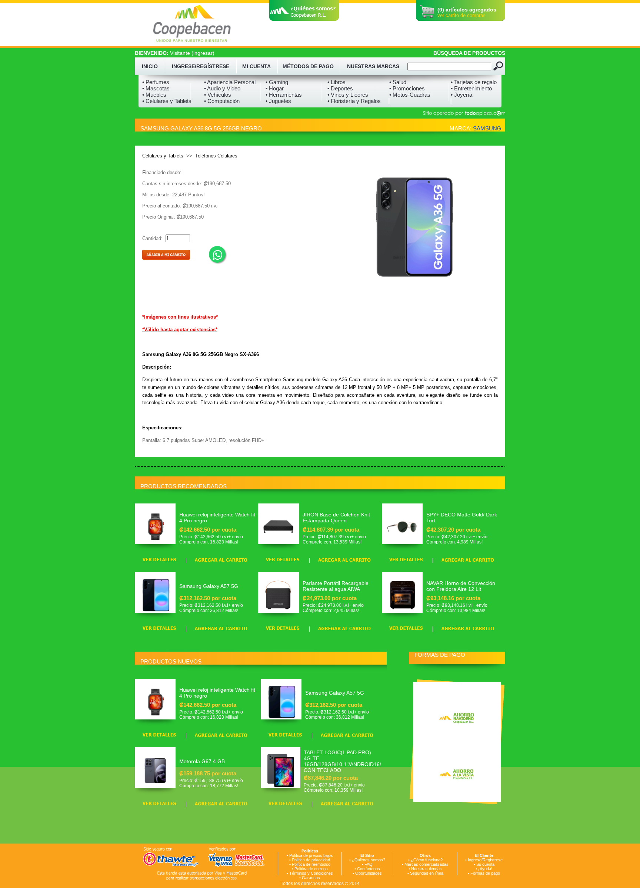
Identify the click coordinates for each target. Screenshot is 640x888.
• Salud (397, 82)
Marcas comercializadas (426, 864)
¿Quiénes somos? (368, 860)
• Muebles (154, 95)
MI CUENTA (256, 66)
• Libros (336, 82)
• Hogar (275, 88)
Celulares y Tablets (162, 156)
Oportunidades (368, 873)
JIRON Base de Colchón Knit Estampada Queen (336, 517)
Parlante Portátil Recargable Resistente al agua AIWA (336, 586)
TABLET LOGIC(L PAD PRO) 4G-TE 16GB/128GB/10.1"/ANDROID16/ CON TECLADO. (342, 761)
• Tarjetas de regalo (474, 82)
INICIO (150, 66)
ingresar (203, 53)
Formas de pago (485, 873)
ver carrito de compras (461, 15)
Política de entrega (311, 869)
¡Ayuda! (485, 869)
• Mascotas (156, 88)
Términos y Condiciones (311, 873)
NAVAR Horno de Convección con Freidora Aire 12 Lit (460, 586)
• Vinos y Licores (347, 95)
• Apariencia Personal (230, 82)
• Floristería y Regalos (354, 101)
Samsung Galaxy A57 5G (208, 586)
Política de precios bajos (311, 855)
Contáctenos (368, 869)
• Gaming (277, 82)
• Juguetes (278, 101)
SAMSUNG (487, 128)
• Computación (222, 101)
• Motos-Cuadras (409, 95)
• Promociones (407, 88)
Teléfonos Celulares (216, 156)
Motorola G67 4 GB (202, 761)
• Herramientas (284, 95)
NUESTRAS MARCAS (373, 66)
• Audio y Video (222, 88)
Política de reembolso (311, 864)
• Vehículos (217, 95)
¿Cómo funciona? (427, 860)
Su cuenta (485, 864)
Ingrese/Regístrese (485, 860)
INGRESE (183, 66)
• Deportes (340, 88)
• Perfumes (155, 82)
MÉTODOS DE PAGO (308, 66)
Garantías (311, 877)
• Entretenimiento (471, 88)
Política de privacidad (311, 860)
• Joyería (461, 95)
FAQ (368, 864)
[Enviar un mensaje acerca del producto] (217, 254)
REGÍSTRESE (212, 66)
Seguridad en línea (426, 873)
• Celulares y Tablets (166, 101)
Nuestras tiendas (426, 869)
